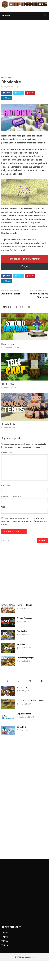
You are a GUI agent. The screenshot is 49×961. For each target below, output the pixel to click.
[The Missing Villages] (8, 658)
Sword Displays (8, 344)
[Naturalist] (8, 645)
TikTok (4, 941)
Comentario (7, 452)
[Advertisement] (24, 45)
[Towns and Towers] (8, 605)
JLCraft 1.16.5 (22, 687)
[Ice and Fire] (8, 727)
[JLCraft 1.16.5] (8, 688)
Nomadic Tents (8, 424)
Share (8, 93)
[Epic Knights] (8, 631)
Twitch (4, 945)
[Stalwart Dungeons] (8, 618)
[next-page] (7, 671)
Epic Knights (22, 631)
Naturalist (21, 644)
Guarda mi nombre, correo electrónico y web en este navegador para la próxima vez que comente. (24, 521)
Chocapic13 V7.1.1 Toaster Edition (31, 700)
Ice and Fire (21, 727)
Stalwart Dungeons (24, 618)
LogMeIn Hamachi (24, 714)
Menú (7, 15)
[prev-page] (3, 671)
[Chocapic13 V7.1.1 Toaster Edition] (8, 701)
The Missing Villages (25, 657)
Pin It (31, 93)
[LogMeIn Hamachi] (8, 714)
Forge (3, 77)
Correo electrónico (11, 496)
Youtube (5, 932)
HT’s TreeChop (7, 384)
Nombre (5, 485)
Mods (10, 77)
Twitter (4, 937)
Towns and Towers (24, 605)
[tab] (7, 681)
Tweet (20, 93)
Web (3, 507)
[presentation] (7, 681)
